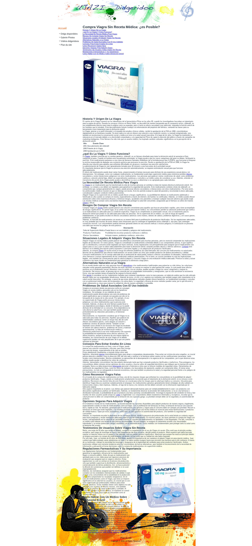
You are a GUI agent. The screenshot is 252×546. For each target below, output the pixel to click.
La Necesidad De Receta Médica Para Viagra (100, 34)
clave (133, 526)
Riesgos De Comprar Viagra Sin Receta (98, 36)
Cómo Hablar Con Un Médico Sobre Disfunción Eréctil (103, 54)
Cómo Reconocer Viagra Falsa (94, 46)
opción (88, 275)
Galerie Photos (68, 37)
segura (85, 203)
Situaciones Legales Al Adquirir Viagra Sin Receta (101, 38)
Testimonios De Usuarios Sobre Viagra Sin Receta (102, 50)
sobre (118, 395)
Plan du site (66, 45)
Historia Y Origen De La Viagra (94, 30)
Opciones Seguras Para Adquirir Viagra (97, 48)
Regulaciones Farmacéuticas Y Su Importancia (101, 52)
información (116, 366)
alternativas (127, 265)
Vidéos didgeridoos (70, 41)
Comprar (185, 247)
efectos (189, 174)
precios (102, 354)
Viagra (87, 156)
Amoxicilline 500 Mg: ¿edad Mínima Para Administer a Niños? (106, 530)
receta (100, 208)
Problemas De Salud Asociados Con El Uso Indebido (103, 42)
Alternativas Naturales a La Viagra (96, 40)
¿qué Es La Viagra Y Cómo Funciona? (97, 32)
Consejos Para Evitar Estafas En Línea (98, 44)
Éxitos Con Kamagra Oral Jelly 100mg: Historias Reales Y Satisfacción (110, 532)
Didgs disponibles (69, 34)
